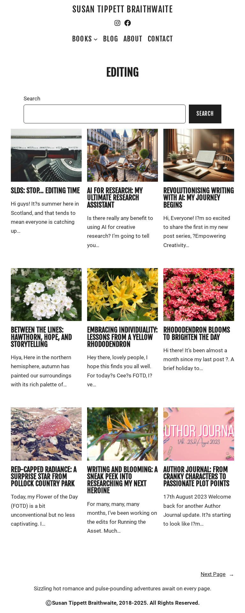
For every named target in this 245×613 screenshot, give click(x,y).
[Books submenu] (95, 39)
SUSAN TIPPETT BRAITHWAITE (122, 9)
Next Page (217, 574)
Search (32, 99)
